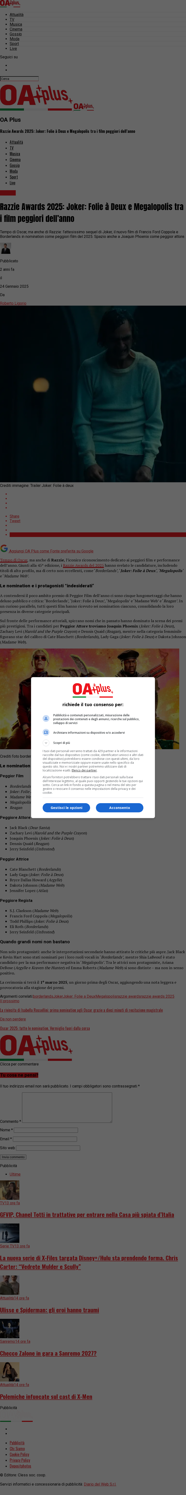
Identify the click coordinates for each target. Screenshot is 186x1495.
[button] (93, 743)
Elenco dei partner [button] (84, 770)
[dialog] (93, 747)
